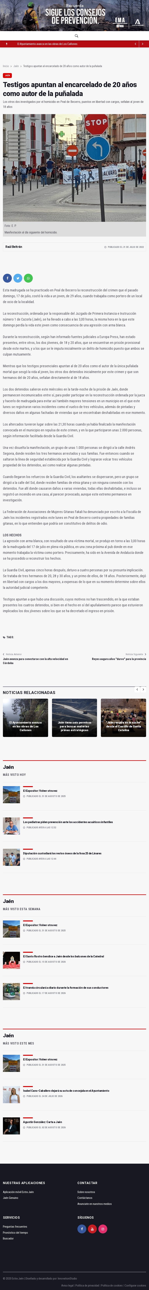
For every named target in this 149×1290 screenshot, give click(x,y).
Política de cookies (112, 1285)
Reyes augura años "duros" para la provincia (119, 659)
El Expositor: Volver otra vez (40, 790)
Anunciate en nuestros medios (94, 1204)
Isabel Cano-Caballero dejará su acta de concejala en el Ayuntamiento (66, 1090)
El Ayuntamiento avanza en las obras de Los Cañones (25, 726)
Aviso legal (67, 1285)
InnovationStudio (67, 1278)
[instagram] (102, 1228)
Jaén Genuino (10, 1198)
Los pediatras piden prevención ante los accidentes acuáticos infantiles (68, 822)
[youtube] (92, 1228)
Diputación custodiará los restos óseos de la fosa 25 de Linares (62, 853)
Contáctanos (84, 1198)
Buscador (8, 1238)
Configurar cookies (135, 1285)
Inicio (6, 66)
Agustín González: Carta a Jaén (42, 1122)
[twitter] (17, 278)
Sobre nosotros (86, 1192)
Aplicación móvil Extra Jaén (18, 1192)
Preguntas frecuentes (15, 1226)
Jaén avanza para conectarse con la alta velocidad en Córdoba (35, 661)
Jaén (16, 66)
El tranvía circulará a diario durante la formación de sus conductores (65, 987)
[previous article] (142, 43)
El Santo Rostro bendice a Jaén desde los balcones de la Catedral (63, 956)
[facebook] (7, 278)
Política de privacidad (87, 1285)
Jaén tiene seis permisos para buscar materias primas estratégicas (54, 44)
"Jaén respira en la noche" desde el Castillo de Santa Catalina (123, 726)
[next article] (135, 43)
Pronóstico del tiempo (15, 1232)
